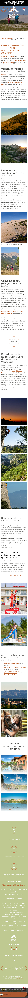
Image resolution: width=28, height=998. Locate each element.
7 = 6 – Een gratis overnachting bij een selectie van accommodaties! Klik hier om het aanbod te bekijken (14, 3)
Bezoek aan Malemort (11, 675)
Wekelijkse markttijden (12, 671)
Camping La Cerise (8, 38)
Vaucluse (4, 74)
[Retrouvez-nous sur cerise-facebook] (12, 949)
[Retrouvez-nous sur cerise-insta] (16, 949)
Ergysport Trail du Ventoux (10, 312)
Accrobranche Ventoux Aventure (15, 667)
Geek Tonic (20, 978)
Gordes (17, 60)
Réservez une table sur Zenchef (14, 885)
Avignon (23, 60)
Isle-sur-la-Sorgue (8, 62)
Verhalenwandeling (10, 673)
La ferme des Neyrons (11, 663)
